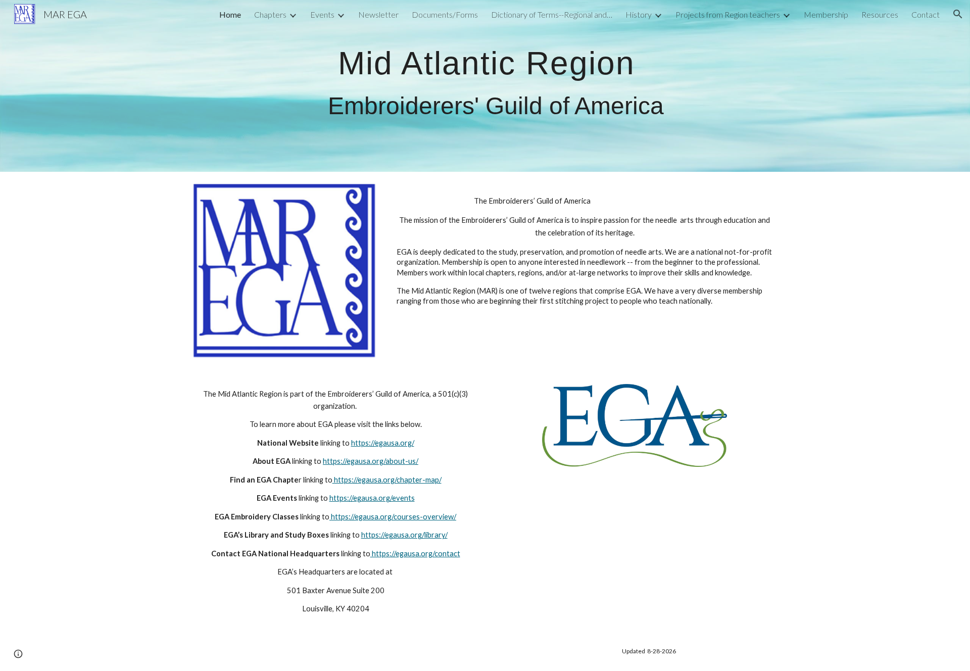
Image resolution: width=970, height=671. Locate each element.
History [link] (638, 14)
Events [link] (322, 14)
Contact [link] (925, 14)
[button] (958, 14)
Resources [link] (879, 14)
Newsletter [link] (378, 14)
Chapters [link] (270, 14)
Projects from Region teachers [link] (727, 14)
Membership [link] (826, 14)
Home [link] (230, 14)
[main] (510, 85)
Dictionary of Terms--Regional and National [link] (551, 14)
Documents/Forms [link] (445, 14)
